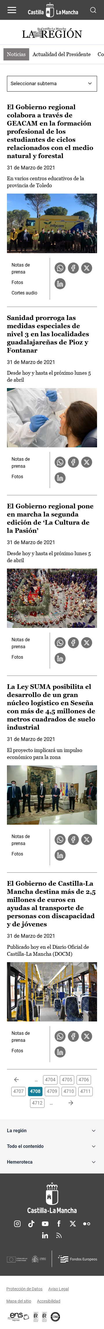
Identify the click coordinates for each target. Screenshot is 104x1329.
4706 (84, 1080)
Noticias (16, 54)
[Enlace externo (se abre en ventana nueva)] (44, 1317)
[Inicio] (52, 1197)
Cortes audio (24, 293)
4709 (52, 1091)
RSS (59, 1235)
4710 (69, 1091)
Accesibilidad (48, 1301)
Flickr (87, 1223)
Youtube (45, 1223)
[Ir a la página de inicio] (53, 9)
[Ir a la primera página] (21, 1080)
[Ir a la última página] (66, 1103)
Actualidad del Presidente (62, 54)
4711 (85, 1091)
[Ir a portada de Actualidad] (52, 33)
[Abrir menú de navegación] (12, 10)
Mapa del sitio (18, 1301)
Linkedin (45, 1235)
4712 (37, 1103)
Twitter (73, 1223)
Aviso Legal (58, 1289)
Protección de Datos (24, 1289)
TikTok (31, 1223)
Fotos (17, 282)
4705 (67, 1080)
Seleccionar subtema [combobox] (34, 83)
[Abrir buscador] (93, 9)
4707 (18, 1091)
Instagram (17, 1223)
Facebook (59, 1223)
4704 (50, 1080)
